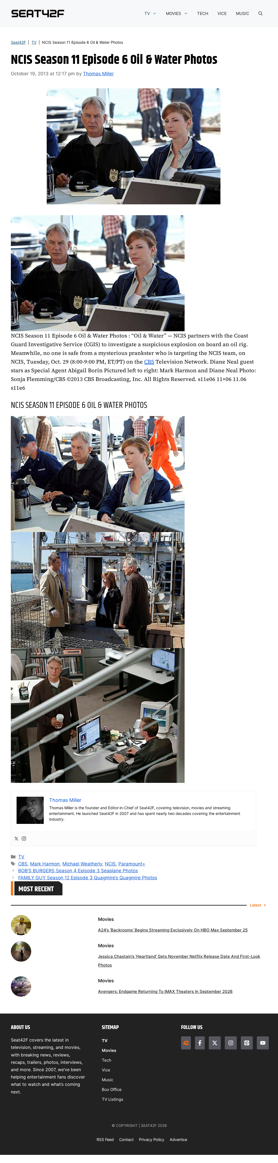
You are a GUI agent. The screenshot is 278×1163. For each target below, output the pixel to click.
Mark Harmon (45, 864)
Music (107, 1079)
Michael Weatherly (82, 864)
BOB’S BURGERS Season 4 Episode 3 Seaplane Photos (78, 870)
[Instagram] (23, 839)
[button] (260, 13)
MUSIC (242, 13)
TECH (202, 13)
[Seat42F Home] (186, 1042)
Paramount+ (131, 864)
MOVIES (173, 13)
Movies (109, 1050)
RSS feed (105, 1139)
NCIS (110, 864)
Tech (106, 1060)
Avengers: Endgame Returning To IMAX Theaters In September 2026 (165, 991)
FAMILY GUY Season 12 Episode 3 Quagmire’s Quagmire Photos (87, 877)
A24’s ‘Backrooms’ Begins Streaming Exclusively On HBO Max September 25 (173, 930)
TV (147, 13)
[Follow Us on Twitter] (215, 1042)
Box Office (112, 1089)
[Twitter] (16, 839)
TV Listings (112, 1099)
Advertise (178, 1139)
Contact (126, 1139)
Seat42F (18, 42)
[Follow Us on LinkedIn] (247, 1042)
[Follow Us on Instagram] (231, 1042)
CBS (149, 361)
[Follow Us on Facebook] (200, 1042)
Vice (106, 1070)
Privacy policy (151, 1139)
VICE (222, 13)
